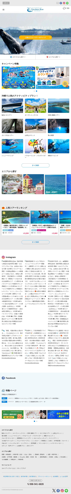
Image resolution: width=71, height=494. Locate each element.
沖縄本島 (20, 459)
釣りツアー (30, 445)
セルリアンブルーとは (8, 468)
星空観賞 (33, 443)
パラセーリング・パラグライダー (31, 435)
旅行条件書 (24, 476)
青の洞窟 (4, 435)
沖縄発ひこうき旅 (46, 440)
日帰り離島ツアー (32, 433)
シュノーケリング (14, 435)
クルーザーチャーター (8, 438)
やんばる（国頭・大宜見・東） (29, 457)
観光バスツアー (6, 433)
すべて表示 (35, 165)
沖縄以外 (13, 459)
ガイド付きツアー (45, 433)
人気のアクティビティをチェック (35, 37)
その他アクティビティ (8, 440)
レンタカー (35, 440)
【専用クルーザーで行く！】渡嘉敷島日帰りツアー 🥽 (30, 401)
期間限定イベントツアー (24, 438)
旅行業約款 (32, 476)
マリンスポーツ (43, 443)
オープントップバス (19, 433)
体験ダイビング (48, 435)
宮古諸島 (63, 457)
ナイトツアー (53, 438)
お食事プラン (21, 445)
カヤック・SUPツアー (8, 445)
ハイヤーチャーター (56, 443)
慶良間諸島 (43, 457)
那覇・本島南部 (6, 454)
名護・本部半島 (52, 454)
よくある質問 (64, 476)
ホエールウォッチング (40, 438)
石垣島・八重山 (53, 457)
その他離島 (5, 459)
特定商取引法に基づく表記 (11, 476)
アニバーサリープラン (23, 440)
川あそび (4, 443)
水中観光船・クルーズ (60, 440)
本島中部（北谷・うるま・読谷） (23, 454)
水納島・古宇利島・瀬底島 (9, 457)
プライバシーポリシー (44, 476)
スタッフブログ (21, 468)
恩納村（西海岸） (40, 454)
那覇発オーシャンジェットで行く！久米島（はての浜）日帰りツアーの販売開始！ (37, 398)
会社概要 (55, 476)
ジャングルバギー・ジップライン (19, 443)
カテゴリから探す (18, 57)
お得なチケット (57, 433)
